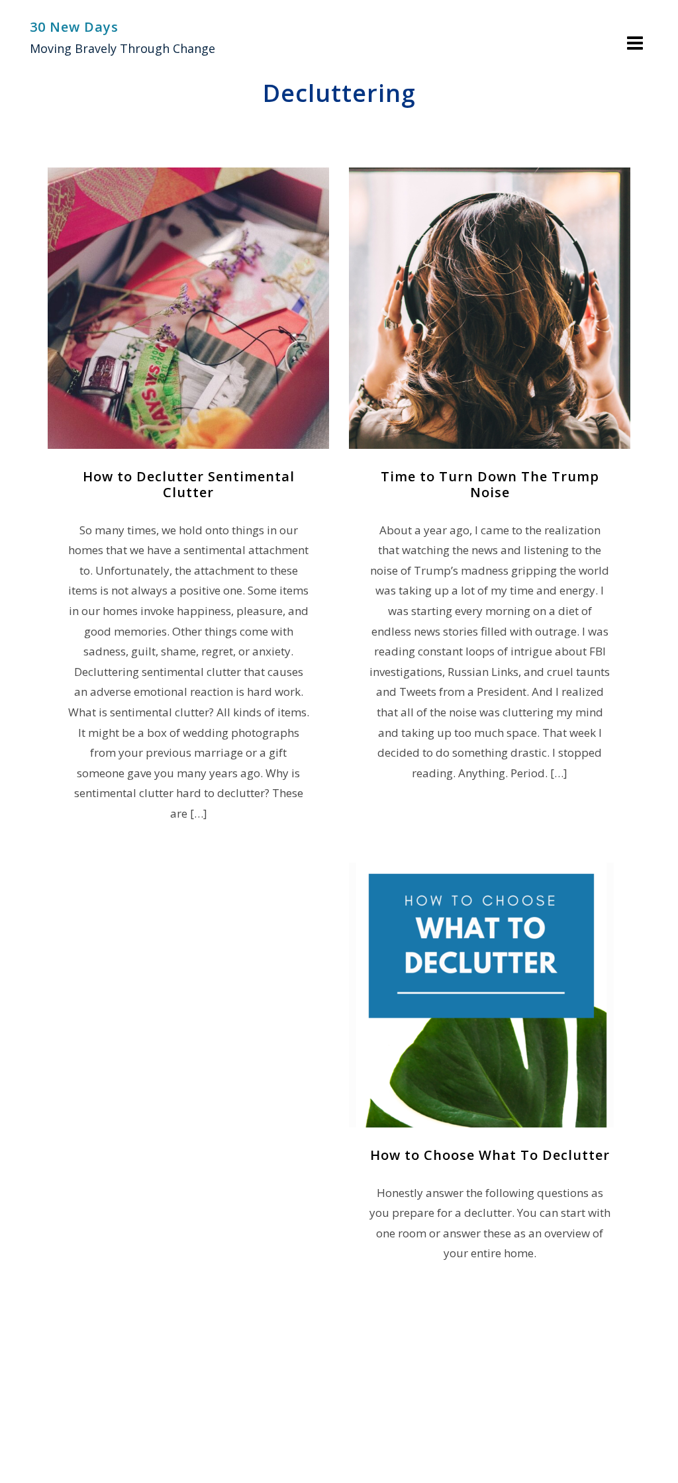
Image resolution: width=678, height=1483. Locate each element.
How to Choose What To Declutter (490, 1155)
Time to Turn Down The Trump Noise (490, 484)
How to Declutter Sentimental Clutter (189, 484)
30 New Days (74, 27)
